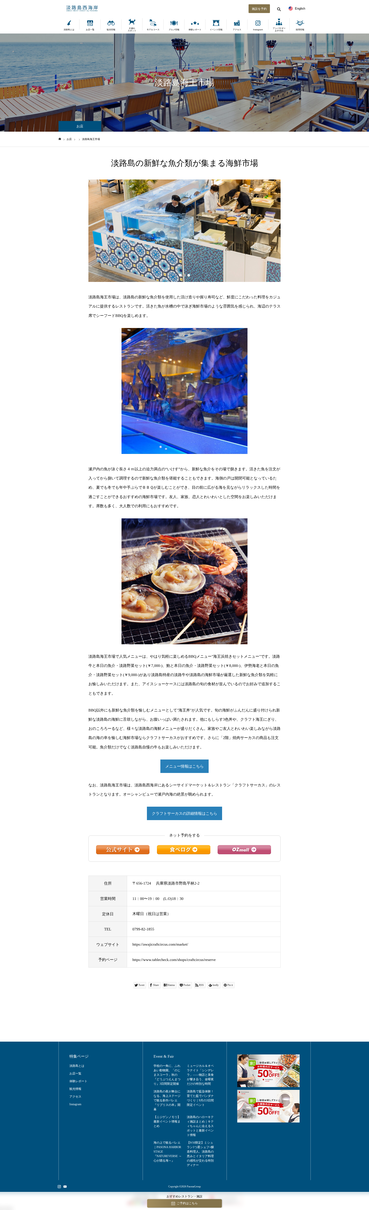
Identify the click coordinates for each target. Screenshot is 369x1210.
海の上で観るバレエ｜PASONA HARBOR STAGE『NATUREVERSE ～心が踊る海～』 (168, 1151)
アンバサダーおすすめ (279, 29)
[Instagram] (59, 1186)
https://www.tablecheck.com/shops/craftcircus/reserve (174, 960)
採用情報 (300, 29)
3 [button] (188, 275)
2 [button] (184, 275)
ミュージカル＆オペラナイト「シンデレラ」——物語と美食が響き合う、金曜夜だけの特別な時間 (200, 1074)
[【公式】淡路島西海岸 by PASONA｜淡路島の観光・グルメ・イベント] (184, 8)
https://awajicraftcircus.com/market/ (160, 944)
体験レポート (195, 29)
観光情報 (111, 29)
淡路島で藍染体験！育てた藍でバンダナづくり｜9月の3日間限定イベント (200, 1098)
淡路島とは (69, 29)
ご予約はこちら (187, 1203)
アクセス (237, 29)
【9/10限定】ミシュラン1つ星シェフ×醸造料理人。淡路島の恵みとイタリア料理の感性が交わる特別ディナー (200, 1154)
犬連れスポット (132, 29)
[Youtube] (65, 1186)
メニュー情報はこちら (184, 766)
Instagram (258, 29)
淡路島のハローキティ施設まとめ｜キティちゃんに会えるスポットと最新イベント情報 (200, 1126)
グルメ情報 (174, 29)
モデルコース (153, 29)
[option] (184, 230)
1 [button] (180, 275)
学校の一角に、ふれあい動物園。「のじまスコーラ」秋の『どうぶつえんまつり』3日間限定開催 (167, 1074)
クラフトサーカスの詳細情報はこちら (184, 813)
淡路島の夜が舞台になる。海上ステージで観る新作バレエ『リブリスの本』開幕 (167, 1100)
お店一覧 (90, 29)
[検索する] (278, 8)
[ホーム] (60, 139)
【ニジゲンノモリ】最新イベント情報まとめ (167, 1121)
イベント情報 (216, 29)
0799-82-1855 (143, 929)
